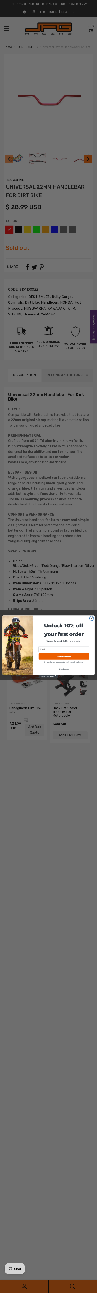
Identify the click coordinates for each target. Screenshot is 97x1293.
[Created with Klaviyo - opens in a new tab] (48, 676)
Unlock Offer (64, 656)
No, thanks (64, 669)
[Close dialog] (91, 618)
